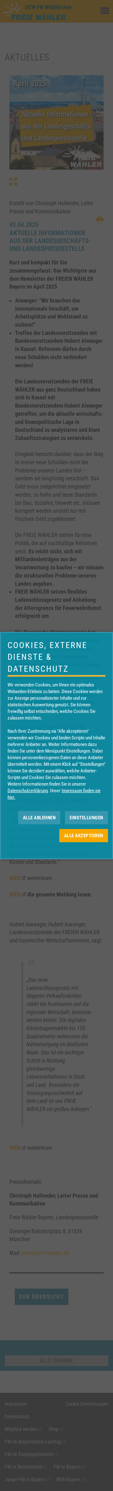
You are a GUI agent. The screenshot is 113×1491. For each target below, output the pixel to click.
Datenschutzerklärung (28, 791)
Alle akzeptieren (83, 835)
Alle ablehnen (39, 817)
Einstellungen (86, 817)
